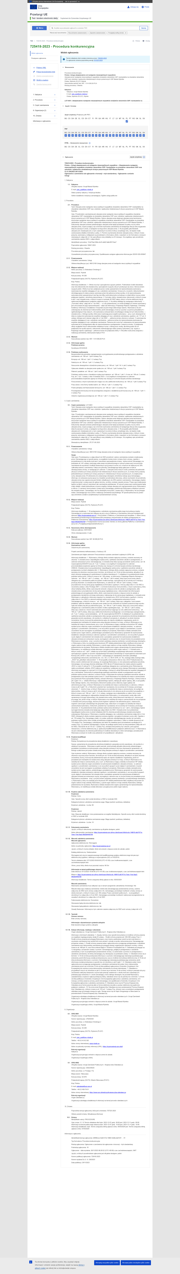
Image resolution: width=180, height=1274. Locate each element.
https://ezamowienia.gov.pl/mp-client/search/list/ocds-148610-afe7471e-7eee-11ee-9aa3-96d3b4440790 (108, 521)
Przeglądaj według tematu (116, 33)
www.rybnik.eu (94, 1043)
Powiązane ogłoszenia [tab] (38, 58)
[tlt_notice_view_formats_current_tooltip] (144, 157)
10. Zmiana (37, 116)
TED (31, 41)
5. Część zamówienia (41, 105)
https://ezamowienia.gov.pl (101, 846)
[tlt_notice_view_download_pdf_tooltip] (66, 135)
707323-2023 (98, 60)
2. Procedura (37, 100)
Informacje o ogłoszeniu (42, 121)
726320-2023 (102, 58)
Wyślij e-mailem (42, 80)
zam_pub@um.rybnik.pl (79, 94)
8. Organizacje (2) (39, 110)
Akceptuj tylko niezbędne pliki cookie (135, 1263)
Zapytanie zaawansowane (97, 33)
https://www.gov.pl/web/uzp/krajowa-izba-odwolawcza (107, 1092)
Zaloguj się (134, 7)
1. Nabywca (37, 94)
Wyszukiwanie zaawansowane (77, 33)
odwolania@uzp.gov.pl (84, 1086)
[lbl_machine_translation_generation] (90, 143)
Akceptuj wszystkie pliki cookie (107, 1263)
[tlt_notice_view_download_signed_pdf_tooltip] (127, 121)
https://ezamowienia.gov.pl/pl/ (113, 1046)
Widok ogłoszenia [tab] (37, 53)
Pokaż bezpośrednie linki (45, 72)
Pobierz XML (41, 68)
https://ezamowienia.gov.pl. (87, 515)
